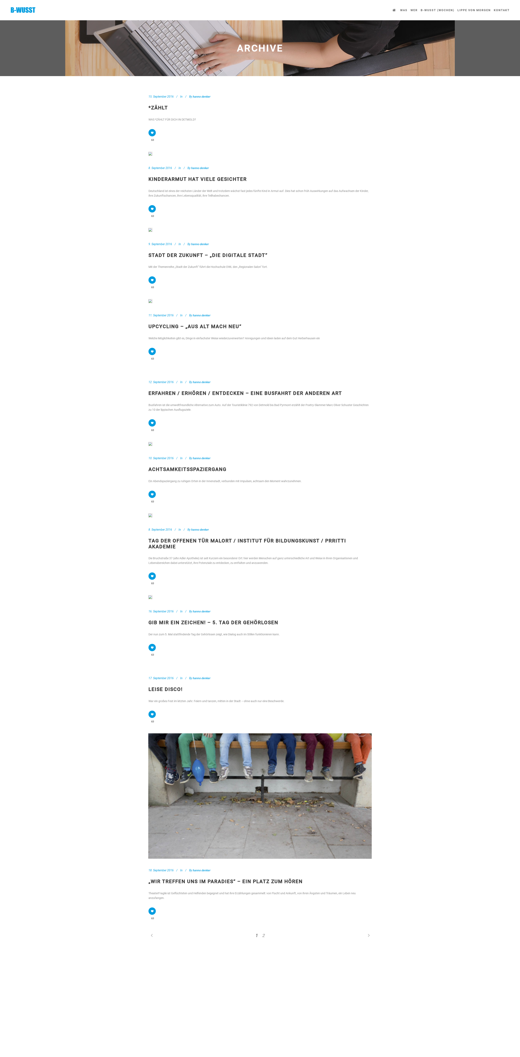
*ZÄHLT (158, 108)
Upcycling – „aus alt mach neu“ (195, 326)
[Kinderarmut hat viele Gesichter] (150, 154)
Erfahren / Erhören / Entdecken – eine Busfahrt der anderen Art (245, 393)
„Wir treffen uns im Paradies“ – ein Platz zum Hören (225, 881)
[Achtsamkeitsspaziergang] (150, 444)
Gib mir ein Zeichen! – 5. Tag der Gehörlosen (213, 622)
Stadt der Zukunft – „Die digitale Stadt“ (208, 255)
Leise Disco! (165, 689)
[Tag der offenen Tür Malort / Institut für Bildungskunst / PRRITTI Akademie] (150, 515)
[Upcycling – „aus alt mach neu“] (150, 301)
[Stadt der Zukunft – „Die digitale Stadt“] (150, 230)
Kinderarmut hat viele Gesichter (197, 179)
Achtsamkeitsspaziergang (187, 469)
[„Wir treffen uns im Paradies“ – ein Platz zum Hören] (260, 796)
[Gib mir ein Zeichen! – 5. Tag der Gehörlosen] (150, 597)
